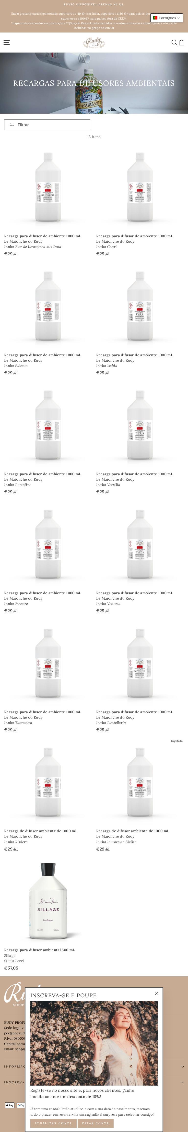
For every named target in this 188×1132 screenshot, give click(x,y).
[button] (167, 18)
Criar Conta (95, 1123)
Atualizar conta (53, 1123)
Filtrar (23, 124)
